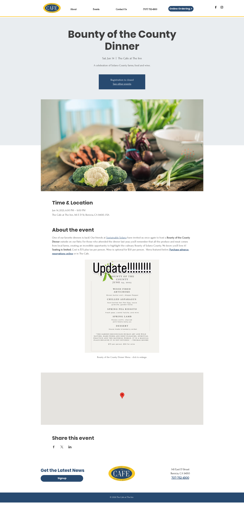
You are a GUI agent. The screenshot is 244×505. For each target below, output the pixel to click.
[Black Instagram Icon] (222, 7)
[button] (73, 7)
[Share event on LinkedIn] (70, 447)
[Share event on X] (61, 447)
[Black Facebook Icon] (215, 7)
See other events (122, 83)
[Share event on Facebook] (53, 447)
